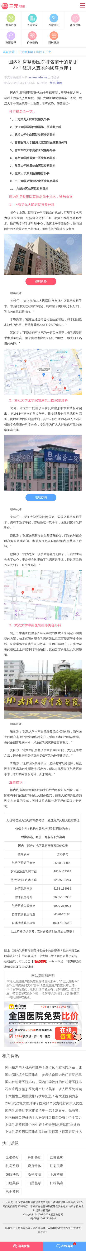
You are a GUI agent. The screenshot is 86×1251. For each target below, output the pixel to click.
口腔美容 (12, 1183)
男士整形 (12, 1191)
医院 (39, 52)
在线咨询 (41, 497)
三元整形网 (15, 9)
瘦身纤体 (34, 1166)
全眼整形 (12, 1157)
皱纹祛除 (12, 1174)
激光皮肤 (34, 1174)
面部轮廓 (56, 1157)
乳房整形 (12, 1166)
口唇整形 (34, 1183)
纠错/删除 (56, 83)
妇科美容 (56, 1183)
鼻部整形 (34, 1157)
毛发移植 (56, 1174)
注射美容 (56, 1166)
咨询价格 (41, 281)
